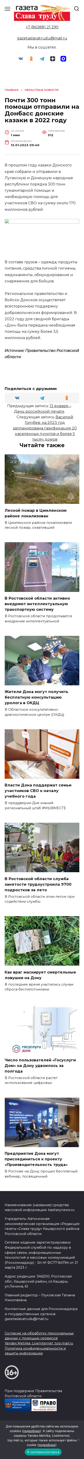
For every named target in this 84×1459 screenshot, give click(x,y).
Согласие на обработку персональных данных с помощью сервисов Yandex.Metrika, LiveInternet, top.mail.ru (39, 1338)
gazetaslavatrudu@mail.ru (42, 38)
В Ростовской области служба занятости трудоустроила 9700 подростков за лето (38, 884)
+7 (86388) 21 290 (42, 27)
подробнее (31, 1431)
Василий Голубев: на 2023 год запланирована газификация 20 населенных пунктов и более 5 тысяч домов (45, 428)
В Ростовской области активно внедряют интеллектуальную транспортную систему (37, 604)
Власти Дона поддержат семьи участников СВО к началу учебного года (38, 791)
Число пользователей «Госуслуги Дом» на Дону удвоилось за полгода (40, 1065)
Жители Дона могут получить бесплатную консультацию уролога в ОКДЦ (36, 697)
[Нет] (78, 1439)
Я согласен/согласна (43, 1452)
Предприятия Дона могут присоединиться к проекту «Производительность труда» (36, 1159)
